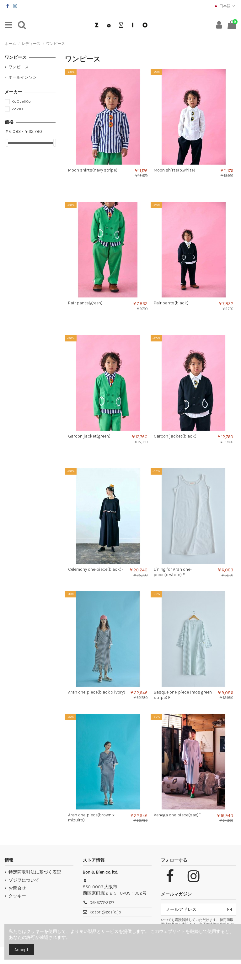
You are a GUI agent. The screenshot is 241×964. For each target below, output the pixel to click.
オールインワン (22, 77)
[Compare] (103, 162)
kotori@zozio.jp (105, 912)
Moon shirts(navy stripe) (92, 170)
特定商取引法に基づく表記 (34, 872)
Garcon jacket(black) (175, 436)
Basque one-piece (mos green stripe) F (183, 694)
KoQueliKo (21, 101)
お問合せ (17, 888)
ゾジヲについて (23, 880)
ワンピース (16, 57)
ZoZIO (17, 108)
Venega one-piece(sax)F (177, 815)
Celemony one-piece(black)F (96, 569)
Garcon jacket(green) (89, 436)
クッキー (17, 896)
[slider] (7, 143)
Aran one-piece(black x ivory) (96, 692)
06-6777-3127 (101, 902)
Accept (21, 949)
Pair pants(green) (85, 303)
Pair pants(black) (171, 303)
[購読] (229, 909)
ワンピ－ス (18, 67)
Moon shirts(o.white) (174, 170)
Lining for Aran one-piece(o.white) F (173, 572)
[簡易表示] (112, 162)
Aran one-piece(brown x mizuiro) (91, 817)
